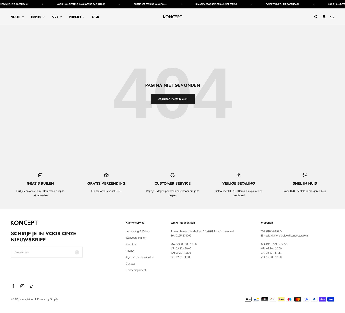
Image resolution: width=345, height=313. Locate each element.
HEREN (15, 16)
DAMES (36, 16)
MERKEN (75, 16)
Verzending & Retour (138, 231)
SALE (95, 16)
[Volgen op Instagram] (22, 286)
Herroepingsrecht (136, 270)
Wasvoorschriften (136, 237)
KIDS (55, 16)
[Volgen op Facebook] (13, 286)
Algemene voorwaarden (139, 257)
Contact (130, 263)
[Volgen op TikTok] (31, 286)
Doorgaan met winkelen (172, 98)
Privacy (130, 250)
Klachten (131, 244)
